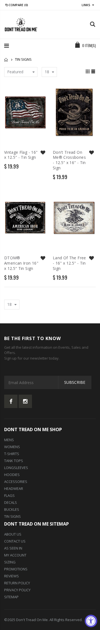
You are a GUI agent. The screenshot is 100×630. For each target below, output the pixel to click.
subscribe (74, 382)
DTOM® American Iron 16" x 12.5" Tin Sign (21, 263)
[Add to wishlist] (42, 152)
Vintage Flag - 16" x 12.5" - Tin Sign (21, 155)
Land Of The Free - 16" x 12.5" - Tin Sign (69, 263)
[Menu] (6, 45)
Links (86, 5)
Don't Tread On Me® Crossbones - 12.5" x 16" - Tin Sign (69, 160)
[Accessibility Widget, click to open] (91, 621)
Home (6, 60)
